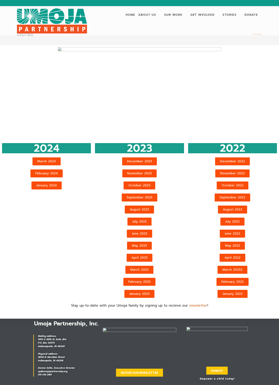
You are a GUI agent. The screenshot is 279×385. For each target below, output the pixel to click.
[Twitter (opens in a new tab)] (238, 3)
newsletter (198, 305)
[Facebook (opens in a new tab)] (244, 3)
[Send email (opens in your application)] (260, 3)
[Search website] (262, 14)
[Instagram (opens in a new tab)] (249, 3)
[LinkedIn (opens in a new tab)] (255, 3)
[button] (46, 161)
